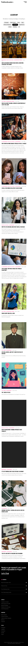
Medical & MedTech (7, 24)
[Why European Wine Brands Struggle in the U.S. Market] (14, 127)
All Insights (6, 22)
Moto (23, 22)
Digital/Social (21, 24)
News (19, 22)
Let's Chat (5, 573)
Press (2, 634)
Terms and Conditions (11, 643)
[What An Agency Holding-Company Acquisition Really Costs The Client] (14, 86)
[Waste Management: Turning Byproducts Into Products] (14, 413)
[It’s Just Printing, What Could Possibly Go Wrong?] (14, 455)
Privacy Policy (21, 642)
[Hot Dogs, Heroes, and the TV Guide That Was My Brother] (14, 335)
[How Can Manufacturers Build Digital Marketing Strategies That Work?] (14, 45)
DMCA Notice (18, 643)
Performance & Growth (5, 603)
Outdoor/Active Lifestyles (6, 618)
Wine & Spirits (12, 22)
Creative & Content (5, 601)
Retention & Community (5, 607)
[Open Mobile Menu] (25, 2)
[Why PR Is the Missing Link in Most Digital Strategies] (14, 210)
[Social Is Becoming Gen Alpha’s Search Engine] (14, 171)
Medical (2, 619)
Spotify (2, 632)
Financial (3, 621)
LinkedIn (3, 629)
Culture (10, 26)
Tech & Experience (4, 608)
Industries (3, 612)
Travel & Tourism (4, 616)
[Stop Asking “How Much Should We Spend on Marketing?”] (14, 252)
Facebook (3, 631)
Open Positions (15, 642)
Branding (15, 26)
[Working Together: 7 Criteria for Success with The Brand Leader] (14, 493)
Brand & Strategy (4, 605)
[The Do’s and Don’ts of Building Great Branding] (14, 537)
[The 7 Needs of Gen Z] (14, 375)
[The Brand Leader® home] (7, 2)
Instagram (3, 627)
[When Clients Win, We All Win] (14, 296)
